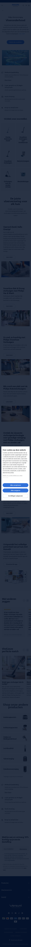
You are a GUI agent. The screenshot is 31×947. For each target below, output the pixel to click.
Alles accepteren (15, 485)
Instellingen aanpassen (15, 496)
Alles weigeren (15, 490)
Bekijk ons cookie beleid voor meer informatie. (12, 476)
